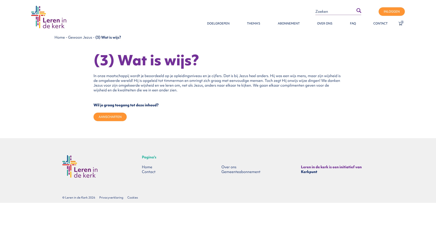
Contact (380, 23)
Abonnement (289, 23)
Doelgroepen (218, 23)
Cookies (132, 197)
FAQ (353, 23)
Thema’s (253, 23)
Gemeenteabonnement (240, 171)
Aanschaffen (110, 117)
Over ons (324, 23)
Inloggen (392, 11)
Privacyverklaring (111, 197)
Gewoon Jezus (80, 37)
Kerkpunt (309, 171)
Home (59, 37)
